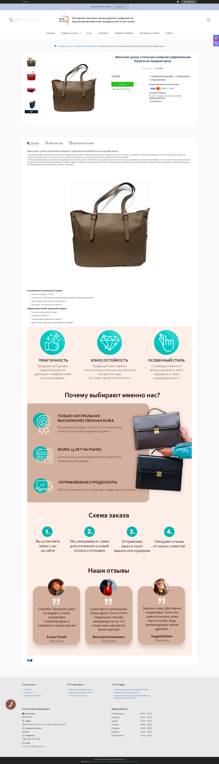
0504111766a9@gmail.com (33, 746)
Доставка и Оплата (149, 33)
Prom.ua (121, 759)
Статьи (169, 33)
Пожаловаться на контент (100, 761)
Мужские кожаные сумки (80, 689)
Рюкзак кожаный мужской (126, 692)
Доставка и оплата (32, 695)
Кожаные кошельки (78, 695)
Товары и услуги (70, 33)
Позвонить (120, 7)
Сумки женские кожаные (86, 46)
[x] (31, 661)
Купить (122, 84)
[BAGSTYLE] (64, 20)
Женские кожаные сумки (80, 692)
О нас (89, 33)
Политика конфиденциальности (125, 761)
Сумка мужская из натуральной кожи (131, 689)
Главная (50, 33)
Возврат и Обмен (124, 33)
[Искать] (11, 20)
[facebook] (28, 661)
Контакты (103, 33)
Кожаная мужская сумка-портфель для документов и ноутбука (132, 696)
